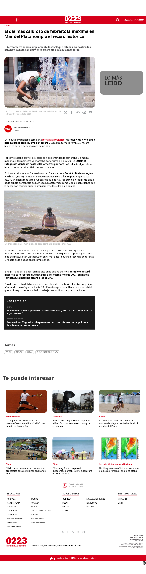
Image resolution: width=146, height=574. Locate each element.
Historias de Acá (15, 518)
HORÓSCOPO (91, 503)
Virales (34, 514)
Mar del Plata (13, 503)
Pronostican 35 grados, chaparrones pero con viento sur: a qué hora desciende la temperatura (47, 324)
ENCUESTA (67, 506)
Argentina (12, 522)
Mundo (34, 499)
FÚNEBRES (90, 506)
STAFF (120, 503)
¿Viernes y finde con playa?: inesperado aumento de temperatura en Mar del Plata (72, 471)
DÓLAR (65, 503)
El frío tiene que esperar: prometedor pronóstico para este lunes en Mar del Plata (26, 471)
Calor (7, 25)
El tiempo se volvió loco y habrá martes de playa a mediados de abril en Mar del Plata (118, 423)
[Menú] (3, 20)
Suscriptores (38, 522)
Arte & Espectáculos (41, 510)
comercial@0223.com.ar (136, 539)
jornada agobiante (53, 139)
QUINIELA (66, 499)
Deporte (35, 506)
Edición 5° (12, 510)
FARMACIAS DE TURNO (95, 499)
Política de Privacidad (137, 548)
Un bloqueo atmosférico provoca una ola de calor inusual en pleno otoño (119, 469)
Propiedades (37, 518)
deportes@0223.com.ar (136, 537)
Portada (11, 499)
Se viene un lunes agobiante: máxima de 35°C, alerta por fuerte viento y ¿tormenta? (49, 312)
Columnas (12, 514)
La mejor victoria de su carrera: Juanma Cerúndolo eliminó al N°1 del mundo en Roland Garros (25, 423)
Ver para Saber (14, 526)
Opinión (35, 503)
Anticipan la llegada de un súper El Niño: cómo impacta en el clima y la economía (71, 423)
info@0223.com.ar (138, 535)
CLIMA (65, 510)
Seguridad (12, 506)
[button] (78, 112)
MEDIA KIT (122, 499)
